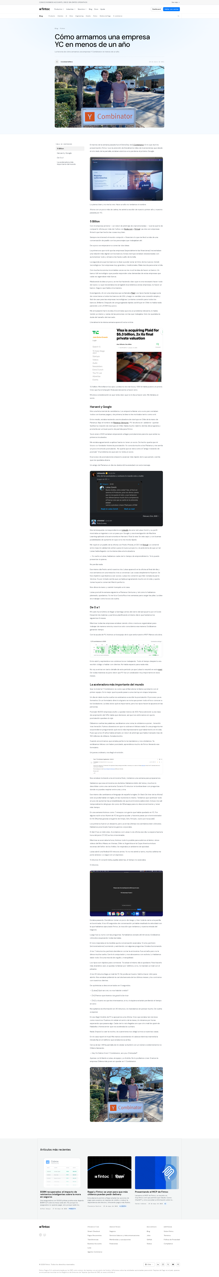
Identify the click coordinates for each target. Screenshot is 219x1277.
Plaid (133, 293)
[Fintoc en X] (168, 1264)
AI (66, 16)
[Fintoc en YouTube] (173, 1264)
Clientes (60, 16)
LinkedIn (125, 530)
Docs (96, 9)
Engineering (79, 16)
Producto (52, 16)
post (160, 669)
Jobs (148, 1235)
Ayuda (102, 9)
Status (149, 1244)
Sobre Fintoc (168, 1231)
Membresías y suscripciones (120, 1240)
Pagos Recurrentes (95, 1235)
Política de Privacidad (172, 1240)
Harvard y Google (64, 153)
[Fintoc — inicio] (44, 9)
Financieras (114, 1244)
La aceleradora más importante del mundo (66, 163)
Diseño (88, 16)
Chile (149, 1264)
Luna (89, 1248)
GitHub (149, 1240)
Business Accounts (95, 1244)
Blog (90, 9)
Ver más (175, 2)
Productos (58, 9)
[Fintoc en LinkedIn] (158, 1264)
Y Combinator (138, 145)
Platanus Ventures (121, 422)
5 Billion (60, 148)
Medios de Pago (105, 16)
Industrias (69, 9)
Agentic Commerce (95, 1252)
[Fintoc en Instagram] (163, 1264)
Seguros (113, 1231)
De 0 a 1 (60, 157)
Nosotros (81, 9)
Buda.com (128, 229)
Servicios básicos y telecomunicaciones (124, 1235)
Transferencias (93, 1240)
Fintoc (95, 16)
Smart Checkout (94, 1231)
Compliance (168, 1244)
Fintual (137, 229)
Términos (167, 1235)
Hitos (71, 16)
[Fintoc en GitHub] (178, 1264)
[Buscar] (178, 16)
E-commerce (117, 16)
